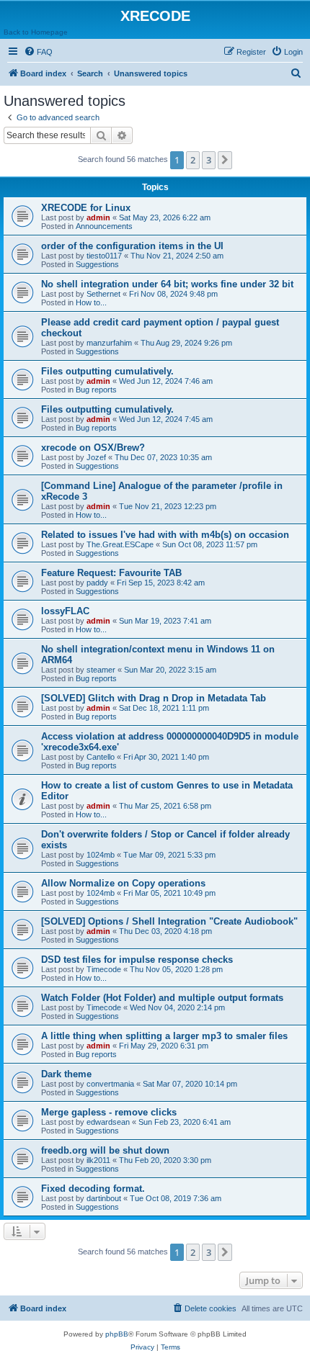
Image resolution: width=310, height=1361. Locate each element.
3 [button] (208, 159)
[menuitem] (38, 51)
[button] (225, 160)
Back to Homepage (36, 32)
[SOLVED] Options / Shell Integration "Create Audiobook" (169, 921)
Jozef (96, 457)
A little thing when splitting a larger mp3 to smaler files (164, 1035)
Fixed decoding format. (93, 1188)
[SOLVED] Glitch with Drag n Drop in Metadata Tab (153, 698)
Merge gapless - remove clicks (109, 1112)
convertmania (110, 1083)
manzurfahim (109, 342)
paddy (97, 582)
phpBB (116, 1334)
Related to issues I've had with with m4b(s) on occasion (165, 534)
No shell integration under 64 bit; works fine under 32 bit (167, 284)
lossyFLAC (65, 611)
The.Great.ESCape (120, 544)
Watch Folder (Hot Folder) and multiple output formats (162, 997)
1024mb (101, 854)
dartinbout (104, 1198)
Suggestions (97, 264)
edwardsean (108, 1122)
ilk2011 (98, 1160)
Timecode (104, 969)
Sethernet (103, 293)
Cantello (101, 757)
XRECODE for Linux (85, 207)
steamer (101, 669)
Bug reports (96, 389)
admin (98, 217)
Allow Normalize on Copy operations (123, 883)
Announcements (104, 226)
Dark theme (66, 1074)
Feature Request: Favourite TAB (111, 572)
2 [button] (192, 159)
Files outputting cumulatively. (107, 371)
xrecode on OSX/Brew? (93, 447)
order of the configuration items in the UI (132, 246)
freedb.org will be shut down (105, 1150)
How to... (91, 302)
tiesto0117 (104, 255)
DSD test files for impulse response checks (137, 959)
